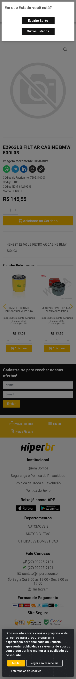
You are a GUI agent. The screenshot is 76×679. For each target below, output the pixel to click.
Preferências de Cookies (25, 671)
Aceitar (16, 663)
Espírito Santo (38, 21)
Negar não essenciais (44, 663)
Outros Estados (38, 31)
